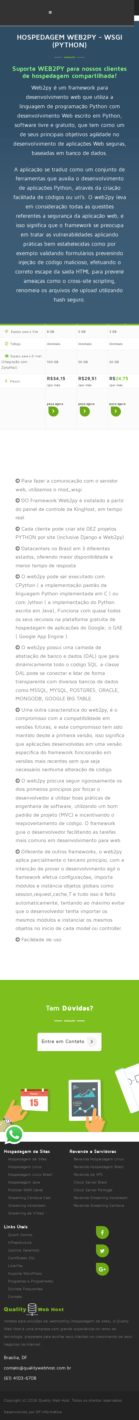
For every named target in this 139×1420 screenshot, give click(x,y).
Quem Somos (20, 1234)
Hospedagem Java (24, 1182)
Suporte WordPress (25, 1273)
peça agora (55, 404)
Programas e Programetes (30, 1281)
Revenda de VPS (88, 1174)
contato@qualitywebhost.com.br (37, 1367)
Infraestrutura (19, 1242)
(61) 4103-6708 (20, 1378)
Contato (15, 1296)
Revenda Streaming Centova (99, 1205)
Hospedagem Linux (25, 1166)
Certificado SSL (21, 1257)
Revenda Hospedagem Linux (99, 1158)
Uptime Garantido (23, 1250)
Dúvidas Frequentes (25, 1288)
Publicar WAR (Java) (25, 1189)
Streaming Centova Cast (29, 1197)
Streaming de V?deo (26, 1213)
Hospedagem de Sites (27, 1158)
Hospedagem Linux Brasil (30, 1174)
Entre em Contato (62, 1041)
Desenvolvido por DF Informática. (33, 1411)
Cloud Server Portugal (93, 1189)
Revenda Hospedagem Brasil (98, 1166)
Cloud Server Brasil (90, 1182)
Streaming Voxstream (27, 1205)
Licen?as (15, 1265)
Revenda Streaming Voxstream (101, 1197)
